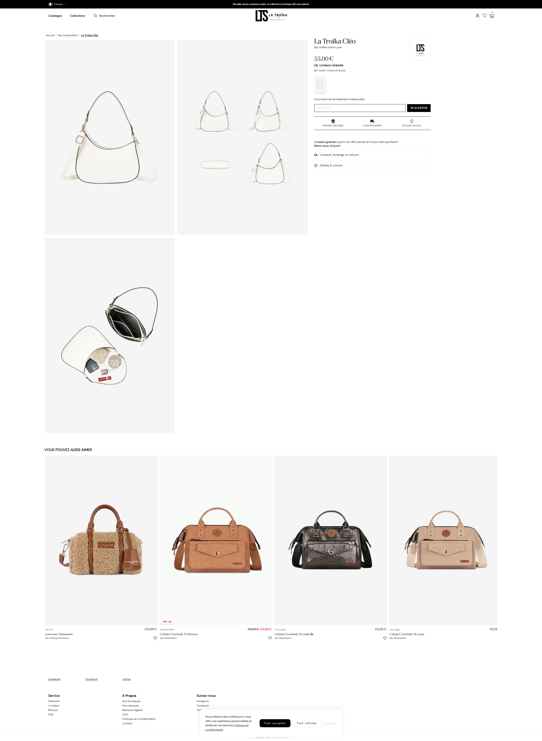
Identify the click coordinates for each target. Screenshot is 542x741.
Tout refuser (307, 723)
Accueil (50, 35)
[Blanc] (320, 84)
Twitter (126, 679)
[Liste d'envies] (485, 16)
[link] (101, 540)
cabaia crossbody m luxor (407, 634)
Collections (77, 16)
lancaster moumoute (59, 634)
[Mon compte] (477, 16)
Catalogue (55, 16)
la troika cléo (89, 35)
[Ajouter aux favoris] (155, 638)
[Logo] (271, 16)
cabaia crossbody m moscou (179, 634)
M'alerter (419, 107)
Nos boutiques (131, 701)
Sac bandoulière (68, 35)
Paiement (54, 701)
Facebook (91, 679)
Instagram (54, 679)
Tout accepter (275, 723)
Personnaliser (330, 723)
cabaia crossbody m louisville (294, 634)
